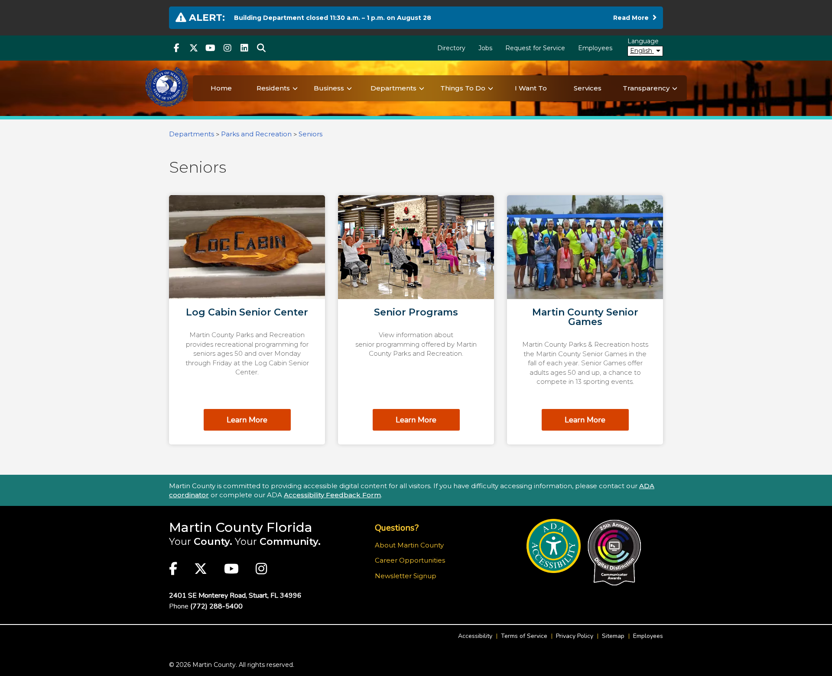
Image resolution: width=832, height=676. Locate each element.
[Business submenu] (349, 88)
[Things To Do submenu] (490, 88)
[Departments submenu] (421, 88)
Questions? (397, 528)
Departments (393, 88)
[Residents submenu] (295, 88)
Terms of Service (524, 636)
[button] (261, 48)
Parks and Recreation (256, 134)
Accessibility (475, 636)
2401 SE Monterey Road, (235, 595)
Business (329, 88)
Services (587, 88)
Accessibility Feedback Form (332, 495)
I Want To (531, 88)
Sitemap (613, 636)
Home (221, 88)
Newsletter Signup (405, 576)
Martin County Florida (240, 527)
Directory (451, 48)
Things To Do (462, 88)
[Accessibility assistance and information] (553, 546)
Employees (595, 48)
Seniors (310, 134)
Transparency (646, 88)
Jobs (485, 48)
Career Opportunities (410, 560)
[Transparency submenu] (675, 88)
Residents (273, 88)
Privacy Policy (574, 636)
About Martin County (409, 545)
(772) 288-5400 (216, 606)
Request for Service (535, 48)
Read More (634, 17)
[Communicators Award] (614, 552)
